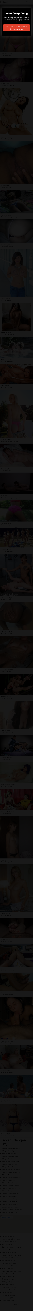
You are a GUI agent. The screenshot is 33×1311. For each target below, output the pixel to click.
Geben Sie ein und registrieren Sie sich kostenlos (16, 28)
